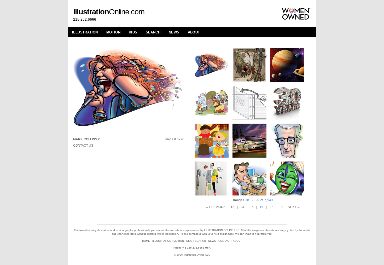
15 (252, 207)
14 (242, 207)
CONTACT (224, 240)
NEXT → (294, 207)
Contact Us (83, 145)
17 (271, 207)
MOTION (113, 32)
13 (232, 207)
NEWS (174, 32)
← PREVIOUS (215, 207)
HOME (146, 240)
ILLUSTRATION (85, 32)
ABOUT (194, 32)
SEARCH (153, 32)
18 (281, 207)
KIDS (133, 32)
